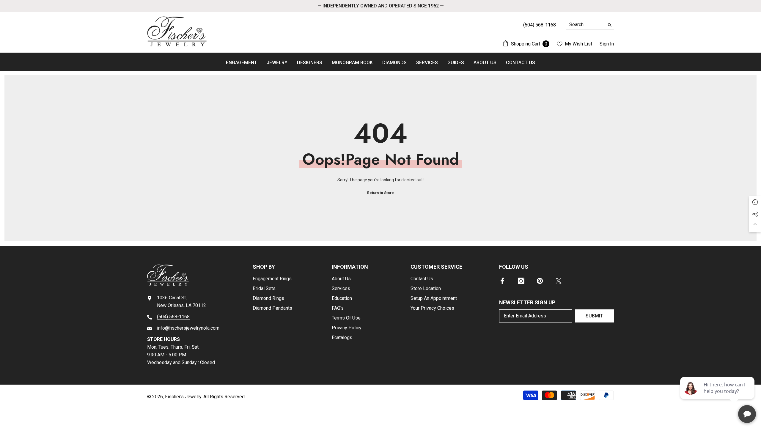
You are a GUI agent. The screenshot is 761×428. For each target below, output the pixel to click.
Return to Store (380, 193)
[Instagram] (521, 281)
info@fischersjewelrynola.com (188, 328)
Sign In (607, 44)
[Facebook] (502, 281)
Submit (594, 316)
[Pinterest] (540, 281)
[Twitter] (558, 281)
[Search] (590, 25)
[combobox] (585, 24)
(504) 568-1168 (173, 317)
